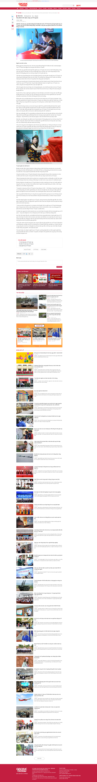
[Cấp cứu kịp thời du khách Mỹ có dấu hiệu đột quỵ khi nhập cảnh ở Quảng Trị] (24, 446)
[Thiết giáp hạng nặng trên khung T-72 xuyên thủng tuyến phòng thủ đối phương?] (27, 302)
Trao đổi (44, 8)
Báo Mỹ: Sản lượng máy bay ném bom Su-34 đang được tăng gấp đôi (47, 455)
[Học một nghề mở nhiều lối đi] (24, 395)
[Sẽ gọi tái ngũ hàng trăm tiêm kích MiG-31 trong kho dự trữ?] (42, 297)
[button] (61, 336)
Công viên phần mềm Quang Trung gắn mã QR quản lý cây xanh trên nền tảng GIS (48, 745)
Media (69, 8)
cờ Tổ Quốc (35, 249)
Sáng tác (36, 16)
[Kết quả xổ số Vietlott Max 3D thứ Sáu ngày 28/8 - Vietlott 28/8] (24, 358)
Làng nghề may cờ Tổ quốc (25, 245)
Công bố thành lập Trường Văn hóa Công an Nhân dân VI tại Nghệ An (47, 467)
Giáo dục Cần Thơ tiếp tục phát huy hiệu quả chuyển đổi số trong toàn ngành (47, 568)
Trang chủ (17, 8)
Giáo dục (22, 8)
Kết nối (40, 8)
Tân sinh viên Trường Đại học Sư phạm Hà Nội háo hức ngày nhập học (47, 417)
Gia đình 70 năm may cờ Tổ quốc (26, 244)
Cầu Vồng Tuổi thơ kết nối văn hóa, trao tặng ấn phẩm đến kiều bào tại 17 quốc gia (48, 530)
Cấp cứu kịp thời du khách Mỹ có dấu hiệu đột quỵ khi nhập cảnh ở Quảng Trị (47, 442)
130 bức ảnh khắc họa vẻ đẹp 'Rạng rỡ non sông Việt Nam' (47, 504)
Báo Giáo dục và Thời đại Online (23, 5)
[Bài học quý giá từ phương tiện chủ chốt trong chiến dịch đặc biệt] (42, 315)
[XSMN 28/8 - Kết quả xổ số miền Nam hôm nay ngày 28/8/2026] (55, 278)
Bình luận (12, 25)
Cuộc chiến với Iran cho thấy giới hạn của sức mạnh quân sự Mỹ (47, 518)
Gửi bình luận (59, 266)
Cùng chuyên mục (23, 271)
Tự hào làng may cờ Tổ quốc (25, 242)
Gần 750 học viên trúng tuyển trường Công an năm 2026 (47, 479)
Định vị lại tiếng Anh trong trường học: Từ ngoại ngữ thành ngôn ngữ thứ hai (47, 594)
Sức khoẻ (65, 8)
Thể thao (78, 8)
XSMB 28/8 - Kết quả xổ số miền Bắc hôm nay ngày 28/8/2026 (24, 285)
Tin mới (12, 28)
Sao (33, 16)
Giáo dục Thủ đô (78, 5)
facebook (12, 19)
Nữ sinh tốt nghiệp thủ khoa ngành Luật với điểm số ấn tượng (48, 757)
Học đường (50, 8)
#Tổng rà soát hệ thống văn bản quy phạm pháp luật (40, 12)
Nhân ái (55, 8)
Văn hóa (73, 8)
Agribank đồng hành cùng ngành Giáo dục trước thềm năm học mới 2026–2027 (47, 366)
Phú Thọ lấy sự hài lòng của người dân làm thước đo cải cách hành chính (47, 733)
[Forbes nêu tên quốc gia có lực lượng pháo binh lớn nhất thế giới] (42, 306)
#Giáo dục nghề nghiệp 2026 (26, 12)
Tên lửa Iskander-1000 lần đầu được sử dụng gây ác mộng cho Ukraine (48, 581)
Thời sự (26, 8)
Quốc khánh (43, 249)
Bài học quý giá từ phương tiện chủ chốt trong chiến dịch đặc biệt (54, 315)
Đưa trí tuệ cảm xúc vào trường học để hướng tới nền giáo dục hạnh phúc (48, 429)
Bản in (12, 22)
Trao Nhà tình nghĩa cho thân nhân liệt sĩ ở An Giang (45, 378)
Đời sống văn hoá (27, 16)
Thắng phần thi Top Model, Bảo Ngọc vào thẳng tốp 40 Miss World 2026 (47, 657)
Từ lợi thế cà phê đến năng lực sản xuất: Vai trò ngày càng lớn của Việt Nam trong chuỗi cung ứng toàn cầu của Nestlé (48, 404)
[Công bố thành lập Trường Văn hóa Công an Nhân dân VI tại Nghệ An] (24, 471)
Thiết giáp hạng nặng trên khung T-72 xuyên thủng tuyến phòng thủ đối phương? (26, 311)
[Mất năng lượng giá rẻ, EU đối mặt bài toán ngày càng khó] (39, 332)
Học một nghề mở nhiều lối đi (40, 390)
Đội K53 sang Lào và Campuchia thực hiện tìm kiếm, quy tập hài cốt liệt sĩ (48, 556)
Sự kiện (19, 12)
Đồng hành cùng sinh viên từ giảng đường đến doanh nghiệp (47, 669)
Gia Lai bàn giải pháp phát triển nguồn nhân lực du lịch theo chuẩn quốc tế (47, 682)
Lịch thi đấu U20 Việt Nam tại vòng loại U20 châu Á (54, 339)
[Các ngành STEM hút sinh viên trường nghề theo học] (24, 332)
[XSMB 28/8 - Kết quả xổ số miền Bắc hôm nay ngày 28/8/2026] (25, 278)
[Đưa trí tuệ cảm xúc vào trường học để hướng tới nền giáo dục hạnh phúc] (24, 433)
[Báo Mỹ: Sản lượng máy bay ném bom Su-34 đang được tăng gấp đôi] (24, 459)
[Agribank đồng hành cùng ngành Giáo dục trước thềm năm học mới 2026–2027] (24, 370)
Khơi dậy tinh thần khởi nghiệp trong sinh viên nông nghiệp (47, 492)
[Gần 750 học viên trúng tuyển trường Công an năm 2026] (24, 484)
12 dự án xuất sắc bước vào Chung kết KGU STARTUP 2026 (47, 605)
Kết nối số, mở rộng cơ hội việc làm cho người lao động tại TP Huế (48, 619)
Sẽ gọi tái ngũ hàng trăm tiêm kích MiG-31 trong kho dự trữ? (54, 296)
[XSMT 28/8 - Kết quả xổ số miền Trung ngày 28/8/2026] (40, 278)
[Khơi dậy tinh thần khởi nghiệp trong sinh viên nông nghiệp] (24, 497)
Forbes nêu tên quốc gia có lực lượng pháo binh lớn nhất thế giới (54, 305)
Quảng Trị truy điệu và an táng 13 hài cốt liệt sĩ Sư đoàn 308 (47, 719)
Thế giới (59, 8)
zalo (12, 16)
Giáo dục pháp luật (33, 8)
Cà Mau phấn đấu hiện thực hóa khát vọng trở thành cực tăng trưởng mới (48, 771)
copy (32, 253)
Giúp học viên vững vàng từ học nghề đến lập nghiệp (46, 542)
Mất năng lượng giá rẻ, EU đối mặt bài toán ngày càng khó (39, 339)
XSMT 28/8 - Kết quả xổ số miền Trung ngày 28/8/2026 (40, 285)
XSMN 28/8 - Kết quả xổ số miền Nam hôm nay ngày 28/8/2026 (55, 285)
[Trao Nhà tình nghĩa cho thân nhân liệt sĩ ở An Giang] (24, 383)
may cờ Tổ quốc (27, 249)
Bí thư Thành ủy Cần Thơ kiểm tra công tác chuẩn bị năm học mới (47, 644)
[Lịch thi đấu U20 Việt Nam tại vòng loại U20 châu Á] (54, 332)
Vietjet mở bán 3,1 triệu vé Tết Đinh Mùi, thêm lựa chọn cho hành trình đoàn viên (47, 695)
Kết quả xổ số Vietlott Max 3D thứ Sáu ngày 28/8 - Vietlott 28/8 (48, 353)
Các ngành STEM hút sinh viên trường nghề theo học (23, 339)
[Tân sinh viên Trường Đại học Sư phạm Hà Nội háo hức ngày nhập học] (24, 421)
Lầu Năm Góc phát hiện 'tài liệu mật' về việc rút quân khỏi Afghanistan (47, 707)
